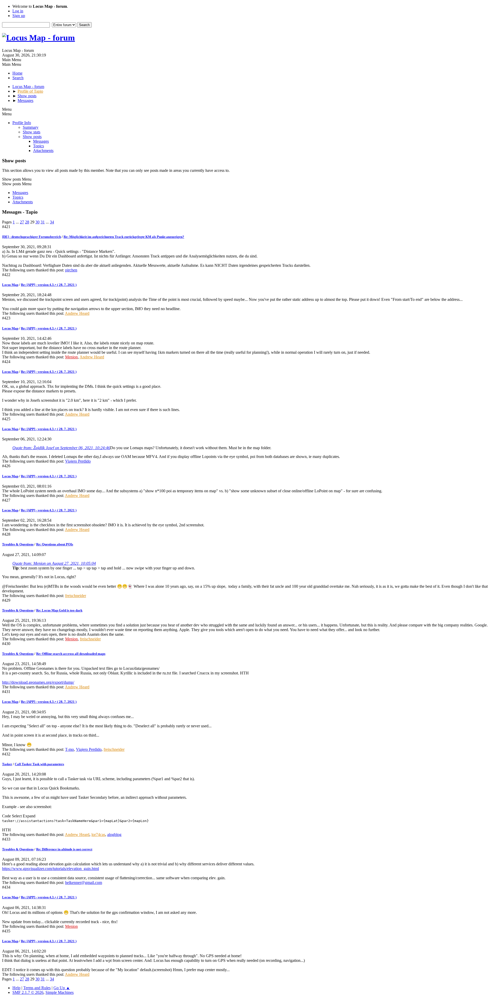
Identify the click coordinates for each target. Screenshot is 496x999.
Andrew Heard (77, 313)
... (18, 222)
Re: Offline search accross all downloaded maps (70, 654)
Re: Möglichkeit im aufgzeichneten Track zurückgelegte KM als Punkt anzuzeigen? (124, 237)
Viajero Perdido (78, 461)
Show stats (31, 132)
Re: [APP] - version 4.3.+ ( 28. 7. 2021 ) (48, 285)
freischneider (75, 595)
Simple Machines (59, 992)
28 (27, 222)
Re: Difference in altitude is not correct (64, 849)
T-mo (69, 749)
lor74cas (98, 834)
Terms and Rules (37, 988)
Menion (71, 357)
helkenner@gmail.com (83, 882)
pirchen (71, 270)
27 (22, 222)
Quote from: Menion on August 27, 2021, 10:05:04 (54, 563)
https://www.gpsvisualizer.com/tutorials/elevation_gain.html (50, 868)
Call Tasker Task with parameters (39, 764)
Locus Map (10, 285)
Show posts (32, 136)
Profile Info (21, 122)
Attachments (43, 150)
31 (43, 222)
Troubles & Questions (18, 544)
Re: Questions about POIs (54, 544)
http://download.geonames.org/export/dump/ (38, 682)
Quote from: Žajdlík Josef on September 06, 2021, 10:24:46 (61, 448)
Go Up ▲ (61, 988)
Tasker (7, 764)
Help (16, 988)
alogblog (114, 834)
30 (37, 222)
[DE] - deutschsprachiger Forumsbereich (31, 237)
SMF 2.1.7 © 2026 (27, 992)
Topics (38, 146)
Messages (41, 141)
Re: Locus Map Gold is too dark (59, 610)
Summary (30, 127)
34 (52, 222)
